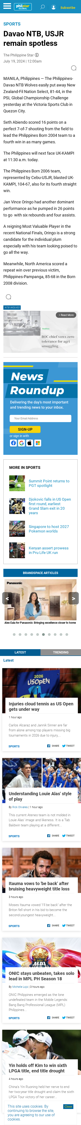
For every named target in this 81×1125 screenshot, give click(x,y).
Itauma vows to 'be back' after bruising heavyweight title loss (39, 886)
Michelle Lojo (20, 986)
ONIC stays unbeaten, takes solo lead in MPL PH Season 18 (41, 976)
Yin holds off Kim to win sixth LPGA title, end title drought (38, 1068)
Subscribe (68, 7)
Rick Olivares (20, 807)
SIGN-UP (25, 429)
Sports (11, 24)
